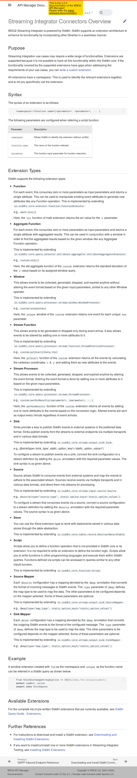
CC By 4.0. (64, 774)
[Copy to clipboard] (123, 111)
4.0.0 (87, 13)
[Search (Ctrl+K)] (105, 12)
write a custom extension (75, 70)
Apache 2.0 (107, 774)
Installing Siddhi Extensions (47, 750)
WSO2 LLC (95, 770)
